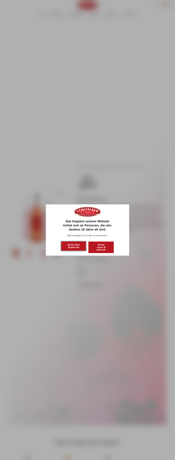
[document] (87, 230)
